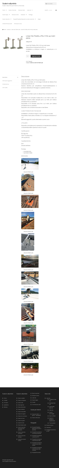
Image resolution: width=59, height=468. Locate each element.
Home (3, 10)
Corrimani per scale (36, 404)
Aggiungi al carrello (36, 56)
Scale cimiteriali (21, 409)
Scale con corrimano (22, 416)
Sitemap (5, 407)
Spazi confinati (52, 415)
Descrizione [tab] (4, 77)
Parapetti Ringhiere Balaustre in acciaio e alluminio (23, 19)
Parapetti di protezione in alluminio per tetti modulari (37, 449)
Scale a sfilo (20, 402)
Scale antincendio (22, 407)
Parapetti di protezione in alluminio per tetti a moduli (37, 444)
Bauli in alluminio (35, 393)
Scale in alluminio (9, 3)
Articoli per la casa (18, 23)
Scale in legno (5, 14)
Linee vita (29, 10)
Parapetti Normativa (36, 452)
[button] (22, 37)
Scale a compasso (22, 400)
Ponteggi (30, 14)
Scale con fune (21, 418)
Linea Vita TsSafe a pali (15, 29)
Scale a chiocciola (12, 10)
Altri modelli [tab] (4, 87)
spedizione (6, 404)
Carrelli (33, 402)
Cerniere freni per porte (7, 23)
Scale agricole (21, 404)
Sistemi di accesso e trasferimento (52, 419)
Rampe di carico (15, 14)
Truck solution (52, 423)
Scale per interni (21, 10)
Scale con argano (22, 413)
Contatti (5, 400)
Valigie (39, 19)
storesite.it (14, 461)
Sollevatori (23, 14)
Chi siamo (6, 402)
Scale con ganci (21, 420)
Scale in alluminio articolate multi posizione (21, 428)
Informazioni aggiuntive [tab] (7, 80)
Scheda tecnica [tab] (5, 84)
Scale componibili (22, 411)
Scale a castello (21, 398)
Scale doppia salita (22, 425)
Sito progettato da (6, 461)
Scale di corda (21, 422)
